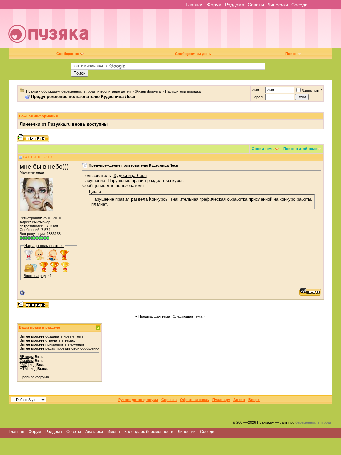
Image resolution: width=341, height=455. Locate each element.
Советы (256, 4)
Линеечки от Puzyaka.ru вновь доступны (64, 124)
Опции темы (263, 149)
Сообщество (67, 54)
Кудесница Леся (130, 175)
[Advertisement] (218, 31)
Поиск (291, 54)
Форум (214, 4)
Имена (113, 431)
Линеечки (277, 4)
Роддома (234, 4)
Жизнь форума (148, 91)
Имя (255, 90)
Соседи (299, 4)
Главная (195, 4)
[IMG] (24, 365)
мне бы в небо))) (44, 166)
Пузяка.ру (221, 400)
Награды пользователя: (44, 246)
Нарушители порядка (183, 91)
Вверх (254, 400)
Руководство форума (138, 400)
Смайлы (27, 361)
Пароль (258, 97)
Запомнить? (312, 91)
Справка (169, 400)
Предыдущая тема (154, 316)
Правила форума (34, 377)
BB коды (27, 357)
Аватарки (94, 431)
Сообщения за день (193, 54)
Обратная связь (194, 400)
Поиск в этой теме (300, 149)
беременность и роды (313, 422)
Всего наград (35, 276)
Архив (239, 400)
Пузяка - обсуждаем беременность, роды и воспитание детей (78, 91)
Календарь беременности (148, 431)
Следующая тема (187, 316)
